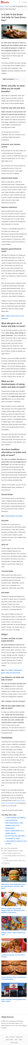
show (16, 79)
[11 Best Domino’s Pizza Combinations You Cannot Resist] (14, 973)
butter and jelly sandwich (11, 850)
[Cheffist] (5, 2)
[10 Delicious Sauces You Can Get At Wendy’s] (14, 951)
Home (2, 6)
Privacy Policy (19, 1037)
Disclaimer (12, 1037)
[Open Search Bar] (19, 2)
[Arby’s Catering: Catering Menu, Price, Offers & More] (14, 996)
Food (6, 6)
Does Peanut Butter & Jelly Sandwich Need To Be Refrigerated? (14, 825)
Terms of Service (9, 1039)
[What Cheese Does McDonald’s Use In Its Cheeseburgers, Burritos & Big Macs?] (14, 881)
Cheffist (13, 1025)
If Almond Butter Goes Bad (13, 516)
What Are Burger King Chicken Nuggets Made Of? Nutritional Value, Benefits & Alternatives (13, 910)
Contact (20, 1039)
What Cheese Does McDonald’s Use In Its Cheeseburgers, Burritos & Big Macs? (13, 886)
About (16, 1039)
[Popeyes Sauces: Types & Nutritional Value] (14, 929)
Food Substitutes (12, 848)
